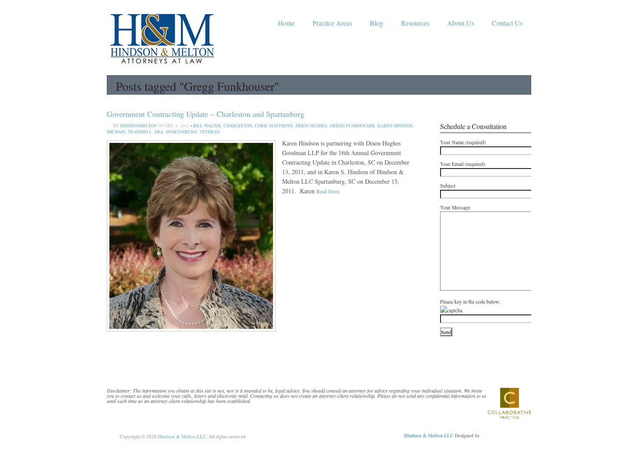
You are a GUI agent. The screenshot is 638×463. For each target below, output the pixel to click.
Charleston (238, 125)
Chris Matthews (274, 125)
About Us (460, 22)
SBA (159, 132)
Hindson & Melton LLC (182, 436)
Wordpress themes (500, 434)
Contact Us (507, 22)
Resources (415, 22)
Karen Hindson (395, 125)
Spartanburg (181, 132)
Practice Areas (332, 22)
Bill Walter (207, 125)
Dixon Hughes (311, 125)
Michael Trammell (129, 132)
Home (286, 22)
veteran (210, 132)
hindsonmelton (138, 125)
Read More (327, 191)
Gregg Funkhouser (352, 125)
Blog (376, 22)
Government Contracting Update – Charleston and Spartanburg (205, 114)
